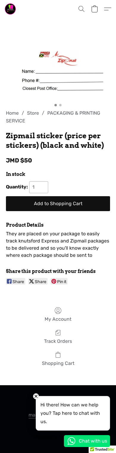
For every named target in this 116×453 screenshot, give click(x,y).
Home (12, 113)
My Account (58, 319)
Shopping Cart (58, 363)
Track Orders (58, 341)
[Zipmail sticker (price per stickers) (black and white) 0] (58, 71)
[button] (10, 9)
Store (33, 113)
